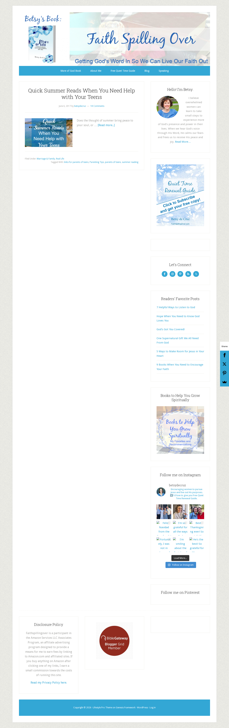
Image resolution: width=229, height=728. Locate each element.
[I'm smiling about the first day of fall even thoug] (180, 544)
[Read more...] (106, 125)
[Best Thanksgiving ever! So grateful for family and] (196, 528)
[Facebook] (224, 355)
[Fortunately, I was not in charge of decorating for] (164, 544)
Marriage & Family (46, 158)
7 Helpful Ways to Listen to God (176, 307)
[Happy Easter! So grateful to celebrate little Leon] (164, 511)
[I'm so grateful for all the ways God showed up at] (180, 528)
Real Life (60, 158)
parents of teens (113, 162)
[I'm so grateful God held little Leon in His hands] (180, 511)
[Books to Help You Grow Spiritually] (180, 453)
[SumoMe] (224, 382)
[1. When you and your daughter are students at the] (196, 511)
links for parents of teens (76, 162)
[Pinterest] (224, 373)
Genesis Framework (125, 707)
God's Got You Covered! (171, 329)
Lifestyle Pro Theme (102, 707)
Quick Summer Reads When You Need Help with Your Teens (81, 93)
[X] (224, 364)
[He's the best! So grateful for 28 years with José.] (196, 544)
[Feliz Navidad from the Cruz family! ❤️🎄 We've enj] (164, 528)
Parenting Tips (97, 162)
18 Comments (97, 106)
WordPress (142, 707)
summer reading (130, 162)
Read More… (183, 141)
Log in (153, 707)
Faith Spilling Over (114, 39)
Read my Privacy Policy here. (49, 682)
